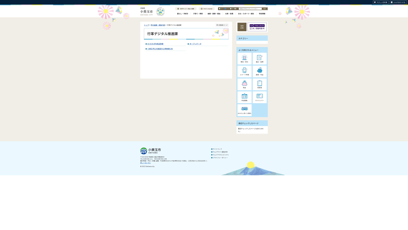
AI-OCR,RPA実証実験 (155, 44)
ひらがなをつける (399, 2)
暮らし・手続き (182, 13)
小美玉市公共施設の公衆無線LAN (160, 49)
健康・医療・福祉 (214, 13)
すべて (222, 8)
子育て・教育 (198, 13)
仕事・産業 (229, 13)
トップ (146, 25)
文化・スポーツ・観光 (246, 13)
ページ (228, 8)
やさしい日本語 (382, 2)
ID (236, 8)
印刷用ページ (223, 25)
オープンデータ (195, 44)
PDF (233, 8)
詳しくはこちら (145, 163)
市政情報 (262, 13)
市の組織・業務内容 (158, 25)
